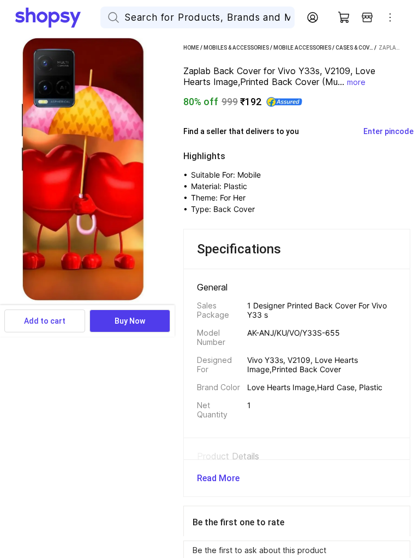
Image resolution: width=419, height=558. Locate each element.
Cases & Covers (357, 48)
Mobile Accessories (302, 48)
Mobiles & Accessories (236, 48)
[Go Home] (57, 17)
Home (191, 48)
